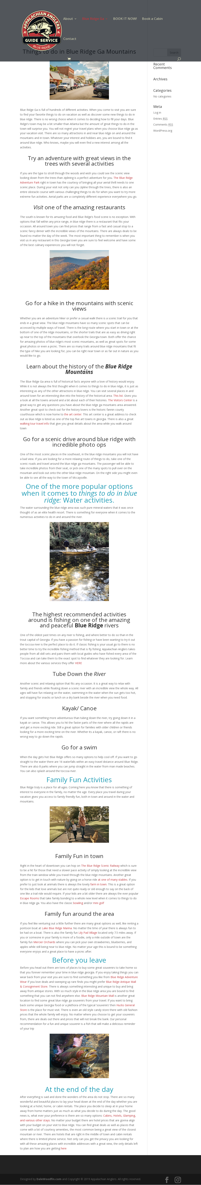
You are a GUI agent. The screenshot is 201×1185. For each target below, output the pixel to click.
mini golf (98, 903)
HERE (78, 663)
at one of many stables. (113, 879)
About (68, 19)
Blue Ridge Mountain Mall (98, 996)
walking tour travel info (35, 423)
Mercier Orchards (44, 942)
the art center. (73, 414)
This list (118, 395)
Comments (163, 124)
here (64, 1148)
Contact (69, 39)
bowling (78, 903)
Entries (160, 118)
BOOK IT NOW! (125, 19)
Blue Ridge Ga (93, 19)
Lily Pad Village (88, 932)
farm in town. (98, 884)
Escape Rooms (29, 898)
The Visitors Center (120, 400)
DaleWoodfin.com (49, 1179)
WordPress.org (162, 130)
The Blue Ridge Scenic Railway (100, 865)
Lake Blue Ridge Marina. (57, 928)
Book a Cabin (152, 19)
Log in (157, 112)
